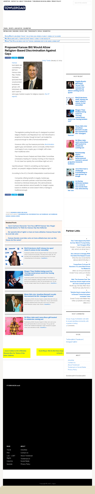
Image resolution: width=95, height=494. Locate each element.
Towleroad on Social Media (77, 367)
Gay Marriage (53, 214)
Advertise (71, 360)
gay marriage (43, 214)
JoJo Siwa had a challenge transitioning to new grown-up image (81, 172)
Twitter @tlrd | (71, 339)
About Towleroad (73, 365)
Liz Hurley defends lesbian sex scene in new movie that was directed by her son (78, 185)
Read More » (44, 258)
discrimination (49, 144)
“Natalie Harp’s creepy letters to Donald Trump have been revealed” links (80, 294)
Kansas (14, 63)
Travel (9, 450)
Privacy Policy (72, 369)
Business (14, 212)
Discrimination (34, 214)
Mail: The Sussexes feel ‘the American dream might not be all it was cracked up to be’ (80, 281)
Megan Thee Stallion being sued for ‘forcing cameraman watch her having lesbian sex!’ (32, 41)
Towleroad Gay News (48, 8)
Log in (53, 483)
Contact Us (71, 362)
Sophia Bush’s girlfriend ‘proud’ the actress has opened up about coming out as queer (33, 36)
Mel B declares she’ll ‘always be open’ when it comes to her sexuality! (27, 38)
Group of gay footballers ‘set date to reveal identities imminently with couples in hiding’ (77, 321)
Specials (9, 464)
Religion (24, 212)
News (19, 212)
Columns (10, 461)
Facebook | (80, 339)
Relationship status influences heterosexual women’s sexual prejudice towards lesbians (78, 158)
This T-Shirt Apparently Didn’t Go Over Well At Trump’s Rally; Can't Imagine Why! (80, 243)
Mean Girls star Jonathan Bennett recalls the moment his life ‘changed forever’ (40, 295)
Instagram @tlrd (71, 342)
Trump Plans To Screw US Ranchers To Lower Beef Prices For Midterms (79, 266)
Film (8, 453)
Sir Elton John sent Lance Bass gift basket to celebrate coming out (40, 318)
